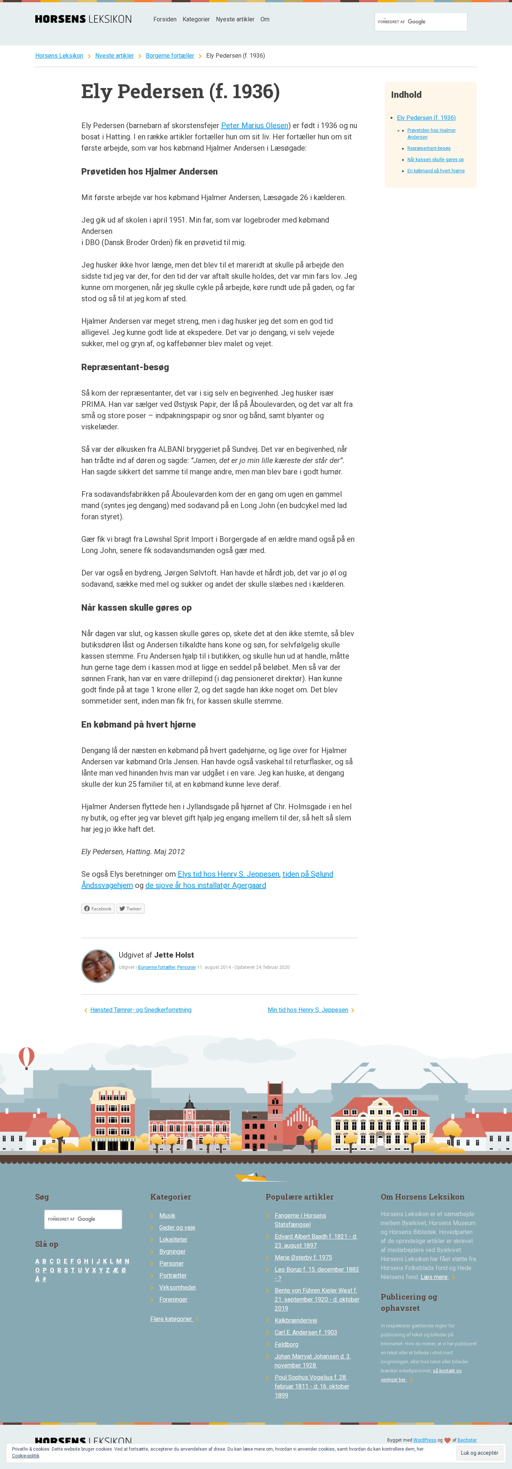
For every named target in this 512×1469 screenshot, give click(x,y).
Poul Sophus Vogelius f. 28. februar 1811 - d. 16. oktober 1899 (312, 1386)
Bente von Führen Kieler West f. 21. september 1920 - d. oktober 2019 (317, 1299)
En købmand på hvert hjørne (436, 170)
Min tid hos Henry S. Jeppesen (308, 1009)
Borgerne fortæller (170, 55)
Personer (186, 967)
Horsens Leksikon (59, 55)
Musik (167, 1215)
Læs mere (439, 1277)
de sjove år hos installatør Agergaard (205, 885)
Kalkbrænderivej (296, 1320)
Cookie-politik (25, 1456)
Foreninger (173, 1299)
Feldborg (286, 1344)
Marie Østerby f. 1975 (303, 1257)
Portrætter (173, 1275)
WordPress (424, 1440)
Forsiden (165, 19)
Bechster (467, 1440)
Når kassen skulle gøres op (435, 159)
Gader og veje (177, 1227)
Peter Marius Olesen (254, 125)
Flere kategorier (175, 1319)
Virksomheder (177, 1287)
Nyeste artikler (235, 19)
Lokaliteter (173, 1239)
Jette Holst (174, 954)
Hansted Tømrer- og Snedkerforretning (141, 1009)
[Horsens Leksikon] (83, 20)
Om (264, 19)
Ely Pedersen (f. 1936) (426, 117)
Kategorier (196, 19)
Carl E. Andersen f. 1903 (306, 1332)
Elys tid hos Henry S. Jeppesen (228, 874)
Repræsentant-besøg (429, 148)
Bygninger (172, 1251)
